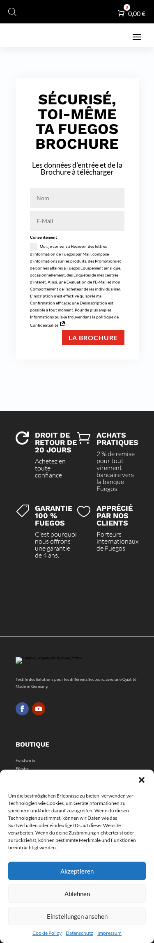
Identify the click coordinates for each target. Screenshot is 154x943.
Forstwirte (25, 760)
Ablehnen (77, 893)
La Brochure (93, 337)
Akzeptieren (77, 871)
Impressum (109, 933)
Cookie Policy (47, 933)
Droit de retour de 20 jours (56, 442)
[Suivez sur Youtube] (38, 708)
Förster (22, 768)
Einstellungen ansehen (77, 916)
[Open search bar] (12, 12)
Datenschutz (79, 933)
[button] (142, 780)
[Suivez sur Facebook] (22, 708)
